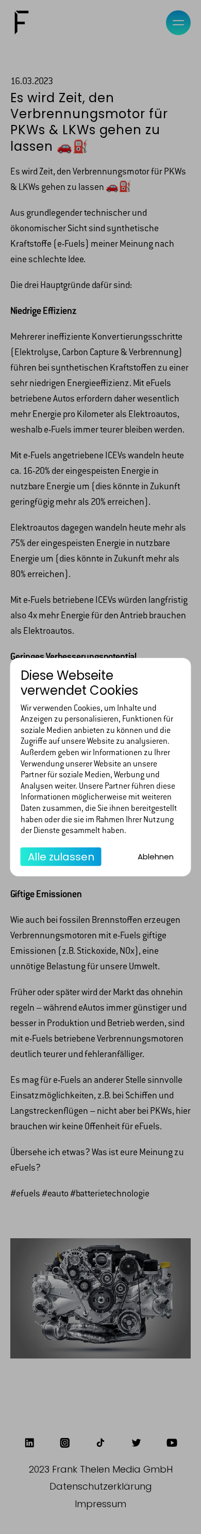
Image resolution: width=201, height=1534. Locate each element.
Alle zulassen (61, 856)
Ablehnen (156, 856)
